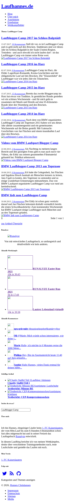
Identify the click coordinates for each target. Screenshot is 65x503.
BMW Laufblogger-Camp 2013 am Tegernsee (30, 166)
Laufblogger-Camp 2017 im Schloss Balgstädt (31, 38)
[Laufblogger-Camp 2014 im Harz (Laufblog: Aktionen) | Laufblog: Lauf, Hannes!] (19, 136)
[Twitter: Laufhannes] (4, 474)
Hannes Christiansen (20, 485)
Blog (10, 14)
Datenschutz (14, 493)
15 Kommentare (19, 94)
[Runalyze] (14, 236)
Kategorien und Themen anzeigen (18, 480)
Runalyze (20, 436)
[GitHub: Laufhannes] (18, 474)
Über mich (13, 16)
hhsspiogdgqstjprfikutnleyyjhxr (37, 328)
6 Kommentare (18, 172)
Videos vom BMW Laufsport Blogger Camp (29, 143)
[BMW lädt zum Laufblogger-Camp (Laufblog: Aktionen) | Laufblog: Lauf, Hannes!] (20, 215)
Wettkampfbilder (16, 25)
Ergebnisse (13, 22)
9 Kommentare (18, 70)
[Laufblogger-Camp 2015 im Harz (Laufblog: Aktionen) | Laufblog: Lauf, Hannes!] (19, 107)
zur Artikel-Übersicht (11, 223)
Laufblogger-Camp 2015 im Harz (23, 87)
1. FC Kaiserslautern (52, 428)
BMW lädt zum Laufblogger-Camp (24, 195)
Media (11, 499)
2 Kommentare (18, 149)
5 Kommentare (18, 201)
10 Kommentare (19, 44)
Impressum (13, 490)
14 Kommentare (19, 120)
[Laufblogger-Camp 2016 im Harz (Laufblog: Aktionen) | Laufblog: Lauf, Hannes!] (19, 81)
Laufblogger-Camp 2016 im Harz (23, 64)
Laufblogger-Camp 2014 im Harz (23, 113)
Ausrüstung (13, 19)
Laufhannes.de (17, 6)
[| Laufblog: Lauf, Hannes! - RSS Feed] (11, 474)
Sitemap (12, 496)
